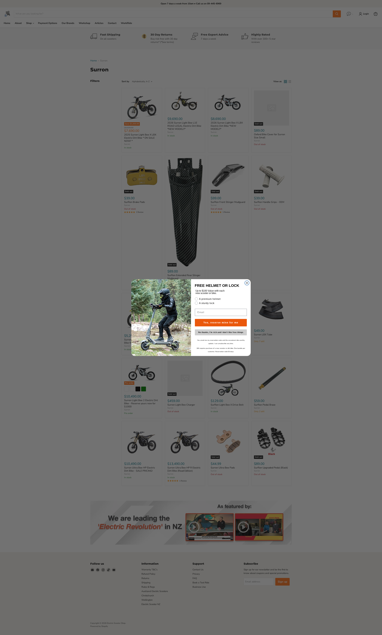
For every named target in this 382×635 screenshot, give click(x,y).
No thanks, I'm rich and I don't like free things (220, 332)
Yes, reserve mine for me (220, 322)
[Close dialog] (247, 283)
